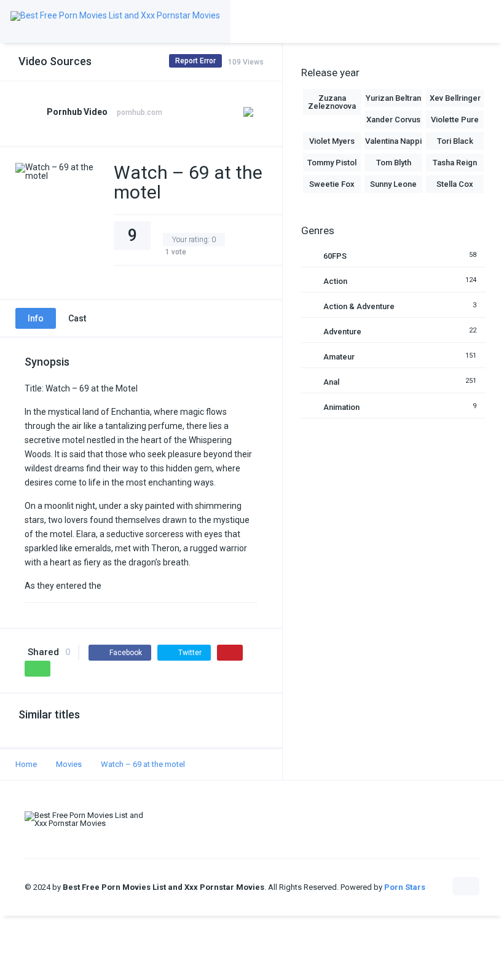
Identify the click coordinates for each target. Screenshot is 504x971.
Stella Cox (454, 184)
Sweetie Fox (332, 184)
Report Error (195, 61)
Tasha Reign (455, 162)
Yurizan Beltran (393, 98)
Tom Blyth (393, 162)
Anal (331, 382)
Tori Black (455, 141)
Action (335, 281)
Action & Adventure (359, 306)
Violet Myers (332, 141)
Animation (341, 407)
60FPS (335, 256)
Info (36, 318)
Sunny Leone (393, 184)
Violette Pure (455, 119)
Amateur (339, 356)
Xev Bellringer (455, 98)
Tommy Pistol (331, 162)
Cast (77, 318)
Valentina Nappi (393, 141)
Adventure (342, 331)
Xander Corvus (393, 119)
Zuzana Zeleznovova (332, 102)
